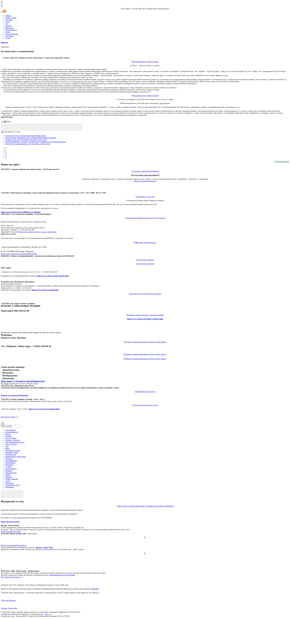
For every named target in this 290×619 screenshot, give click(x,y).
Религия (8, 477)
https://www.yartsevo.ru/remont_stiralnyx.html (145, 319)
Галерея (8, 436)
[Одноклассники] (9, 121)
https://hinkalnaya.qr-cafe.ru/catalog (62, 575)
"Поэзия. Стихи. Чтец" (44, 547)
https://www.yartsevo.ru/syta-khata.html (44, 409)
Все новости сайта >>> (10, 417)
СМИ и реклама (11, 479)
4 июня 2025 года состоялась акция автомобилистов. (25, 136)
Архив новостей (11, 432)
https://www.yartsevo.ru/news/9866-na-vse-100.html (20, 212)
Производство (10, 473)
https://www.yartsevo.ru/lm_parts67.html (53, 276)
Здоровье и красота (12, 450)
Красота (8, 26)
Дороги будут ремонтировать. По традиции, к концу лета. (27, 144)
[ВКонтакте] (5, 121)
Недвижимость (11, 30)
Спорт (7, 481)
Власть (8, 434)
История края (10, 454)
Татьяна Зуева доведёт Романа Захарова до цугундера (26, 140)
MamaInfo (95, 589)
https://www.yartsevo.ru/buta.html (45, 290)
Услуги (8, 38)
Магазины (9, 28)
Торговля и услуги (12, 485)
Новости (4, 42)
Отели (7, 32)
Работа (8, 475)
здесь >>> (48, 614)
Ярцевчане (9, 487)
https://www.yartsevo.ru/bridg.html (14, 395)
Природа (8, 471)
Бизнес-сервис (11, 18)
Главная (4, 608)
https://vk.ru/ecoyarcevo (10, 522)
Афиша (8, 16)
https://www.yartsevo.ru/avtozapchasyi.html (19, 254)
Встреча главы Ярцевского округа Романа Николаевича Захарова (30, 138)
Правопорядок (11, 469)
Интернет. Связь (11, 452)
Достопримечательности (14, 442)
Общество (9, 465)
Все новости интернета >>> (11, 577)
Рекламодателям (11, 34)
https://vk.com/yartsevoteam (11, 532)
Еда (6, 24)
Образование (10, 463)
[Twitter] (7, 121)
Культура (8, 459)
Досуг (7, 22)
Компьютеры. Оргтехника (15, 456)
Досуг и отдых (11, 444)
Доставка (9, 20)
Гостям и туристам (12, 440)
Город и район (11, 438)
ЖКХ (7, 448)
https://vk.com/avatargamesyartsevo (13, 545)
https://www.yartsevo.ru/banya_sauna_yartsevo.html (38, 232)
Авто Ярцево (10, 430)
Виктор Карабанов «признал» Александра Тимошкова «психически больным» (35, 142)
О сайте (8, 467)
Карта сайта (12, 608)
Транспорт (9, 36)
